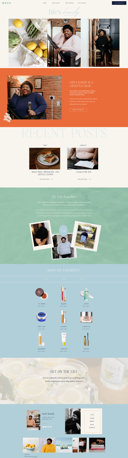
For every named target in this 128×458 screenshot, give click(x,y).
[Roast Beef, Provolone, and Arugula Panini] (51, 179)
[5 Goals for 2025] (89, 179)
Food (45, 145)
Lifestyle (83, 145)
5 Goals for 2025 (83, 172)
